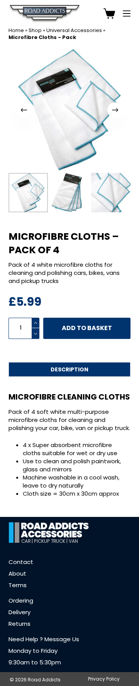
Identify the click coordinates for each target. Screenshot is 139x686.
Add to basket (87, 328)
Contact (20, 562)
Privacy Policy (104, 679)
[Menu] (127, 13)
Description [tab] (69, 369)
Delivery (19, 612)
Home (16, 30)
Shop (35, 30)
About (17, 573)
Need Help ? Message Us (43, 639)
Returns (19, 624)
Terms (17, 585)
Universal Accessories (74, 30)
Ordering (20, 600)
